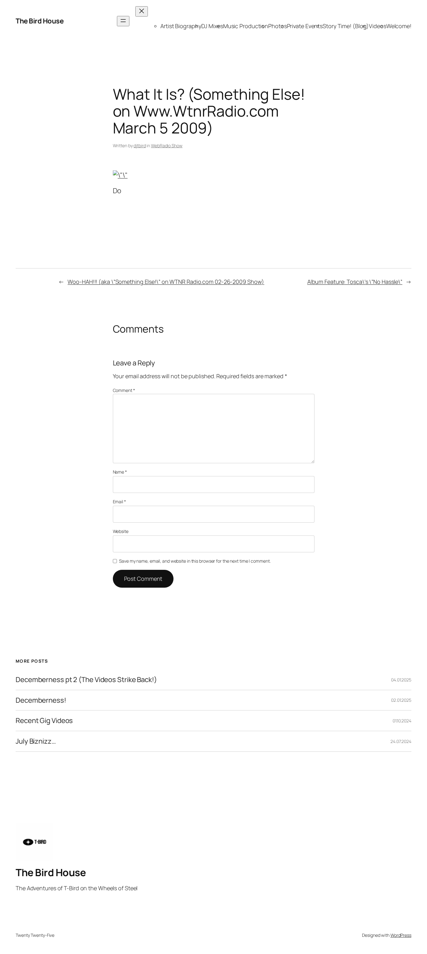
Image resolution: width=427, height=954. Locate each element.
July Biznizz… (36, 741)
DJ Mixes (212, 26)
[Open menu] (123, 21)
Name (120, 472)
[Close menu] (141, 11)
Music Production (245, 26)
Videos (377, 26)
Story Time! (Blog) (346, 26)
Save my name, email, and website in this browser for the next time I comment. (194, 561)
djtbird (139, 145)
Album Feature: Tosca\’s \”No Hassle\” (354, 281)
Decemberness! (41, 700)
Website (120, 531)
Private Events (305, 26)
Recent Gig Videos (44, 721)
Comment (124, 390)
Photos (277, 26)
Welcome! (398, 26)
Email (119, 502)
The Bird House (39, 21)
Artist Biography (180, 26)
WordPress (400, 935)
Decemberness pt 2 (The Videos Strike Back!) (86, 680)
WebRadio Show (167, 145)
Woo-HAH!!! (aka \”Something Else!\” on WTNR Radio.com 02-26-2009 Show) (166, 281)
